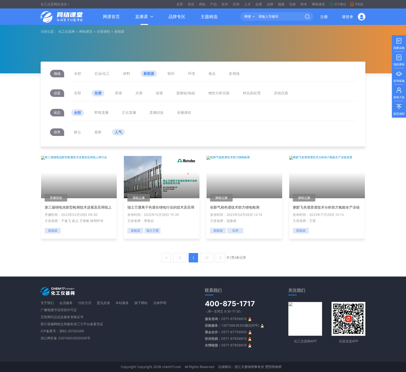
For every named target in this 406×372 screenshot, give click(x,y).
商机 (202, 4)
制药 (171, 73)
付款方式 (84, 303)
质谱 (118, 93)
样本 (304, 4)
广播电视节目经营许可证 (59, 310)
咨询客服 (399, 77)
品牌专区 (176, 16)
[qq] (250, 318)
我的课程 (399, 60)
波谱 (159, 93)
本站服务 (122, 303)
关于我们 (47, 303)
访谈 (292, 4)
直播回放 (156, 112)
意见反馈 (103, 303)
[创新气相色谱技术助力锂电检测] (228, 157)
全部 (77, 73)
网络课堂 (318, 4)
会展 (258, 4)
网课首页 (111, 16)
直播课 (141, 16)
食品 (211, 73)
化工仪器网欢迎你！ (55, 4)
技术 (225, 4)
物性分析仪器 (219, 93)
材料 (126, 73)
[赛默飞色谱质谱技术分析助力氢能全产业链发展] (320, 157)
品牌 (270, 4)
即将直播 (101, 112)
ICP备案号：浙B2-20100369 (62, 331)
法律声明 (159, 303)
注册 (324, 16)
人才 (247, 4)
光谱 (138, 93)
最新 (98, 132)
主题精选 (209, 16)
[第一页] (166, 257)
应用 (236, 4)
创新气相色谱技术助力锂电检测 (234, 207)
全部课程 (103, 31)
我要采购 (399, 44)
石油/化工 (102, 73)
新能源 (149, 73)
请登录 (347, 16)
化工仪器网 (66, 31)
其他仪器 (281, 93)
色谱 (98, 93)
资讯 (191, 4)
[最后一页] (220, 257)
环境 (191, 73)
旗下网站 (141, 303)
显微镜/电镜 (185, 93)
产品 (213, 4)
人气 (118, 132)
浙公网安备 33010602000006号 (65, 338)
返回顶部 (399, 109)
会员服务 (66, 303)
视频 (281, 4)
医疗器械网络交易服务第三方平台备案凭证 (72, 324)
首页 (179, 4)
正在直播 (129, 112)
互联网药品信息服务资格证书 (62, 317)
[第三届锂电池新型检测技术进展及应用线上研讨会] (74, 157)
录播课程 (184, 112)
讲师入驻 (399, 93)
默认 (77, 132)
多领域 (234, 73)
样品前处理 (252, 93)
